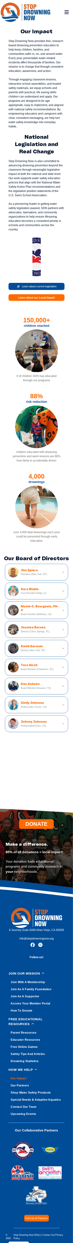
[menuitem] (36, 991)
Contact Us (48, 1235)
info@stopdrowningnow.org (36, 938)
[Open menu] (66, 12)
